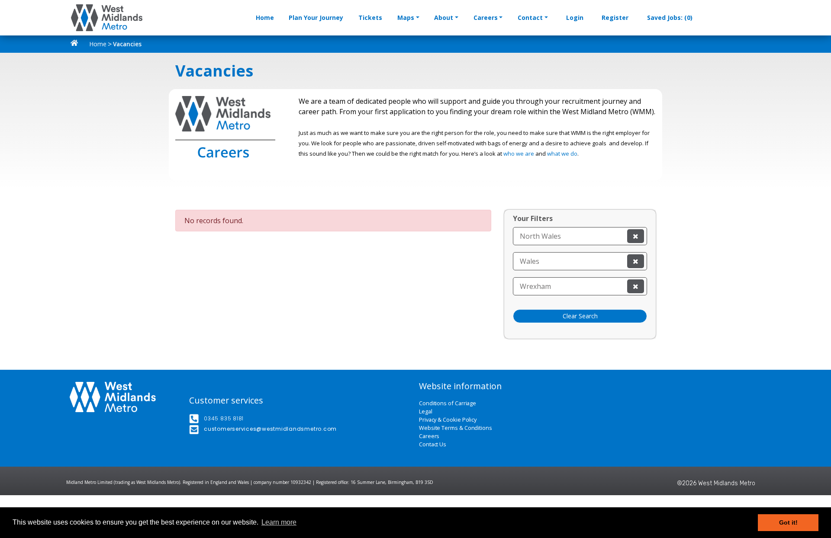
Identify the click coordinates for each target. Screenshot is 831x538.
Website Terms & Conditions (455, 428)
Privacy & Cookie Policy (448, 419)
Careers (485, 17)
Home (265, 17)
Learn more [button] (278, 522)
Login (574, 17)
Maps (405, 17)
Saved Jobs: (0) (669, 17)
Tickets (370, 17)
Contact (530, 17)
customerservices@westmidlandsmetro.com (270, 428)
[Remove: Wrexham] (635, 286)
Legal (425, 411)
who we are (518, 153)
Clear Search (580, 316)
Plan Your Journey (316, 17)
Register (615, 17)
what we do (562, 153)
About (443, 17)
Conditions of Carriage (447, 403)
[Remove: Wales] (635, 261)
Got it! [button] (788, 522)
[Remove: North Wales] (635, 236)
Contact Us (432, 444)
